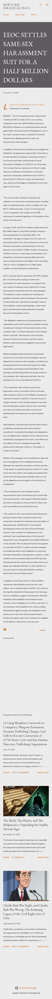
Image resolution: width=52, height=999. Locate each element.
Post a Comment (20, 772)
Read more (43, 772)
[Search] (40, 4)
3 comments (18, 857)
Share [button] (42, 630)
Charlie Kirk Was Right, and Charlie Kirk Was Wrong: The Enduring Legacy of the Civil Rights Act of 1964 (25, 911)
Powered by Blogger (27, 988)
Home (6, 14)
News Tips (20, 14)
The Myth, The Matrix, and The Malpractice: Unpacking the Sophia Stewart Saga (25, 824)
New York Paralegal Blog (16, 6)
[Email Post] (4, 630)
